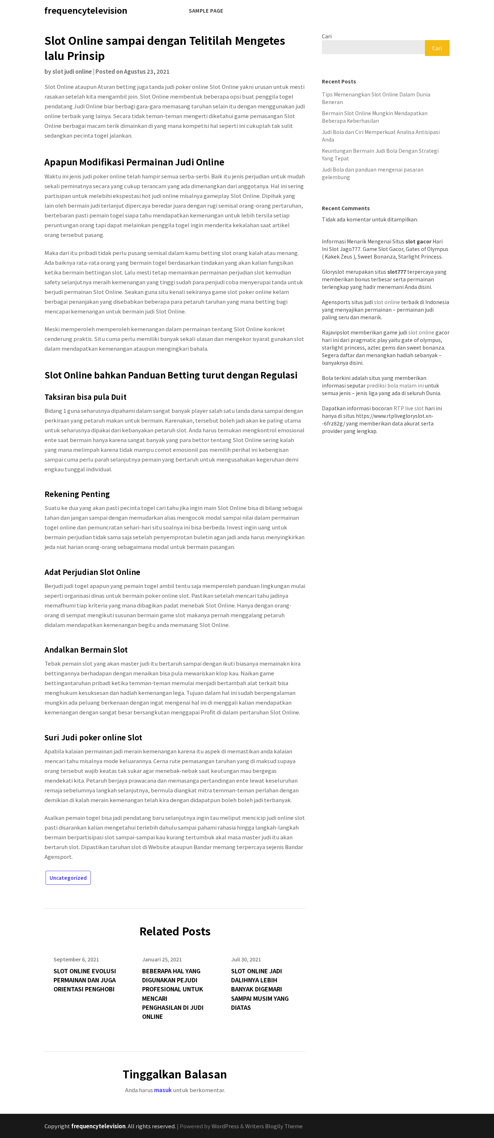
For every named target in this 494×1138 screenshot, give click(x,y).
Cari (327, 36)
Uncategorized (68, 877)
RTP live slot (408, 408)
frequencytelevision (85, 10)
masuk (163, 1090)
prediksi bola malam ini (395, 385)
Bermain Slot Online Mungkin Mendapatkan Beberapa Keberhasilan (374, 116)
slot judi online (72, 71)
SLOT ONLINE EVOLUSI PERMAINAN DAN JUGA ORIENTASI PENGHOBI (85, 979)
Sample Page (206, 10)
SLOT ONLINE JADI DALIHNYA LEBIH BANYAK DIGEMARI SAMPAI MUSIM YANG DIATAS (260, 989)
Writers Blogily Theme (274, 1126)
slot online (387, 302)
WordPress (225, 1126)
